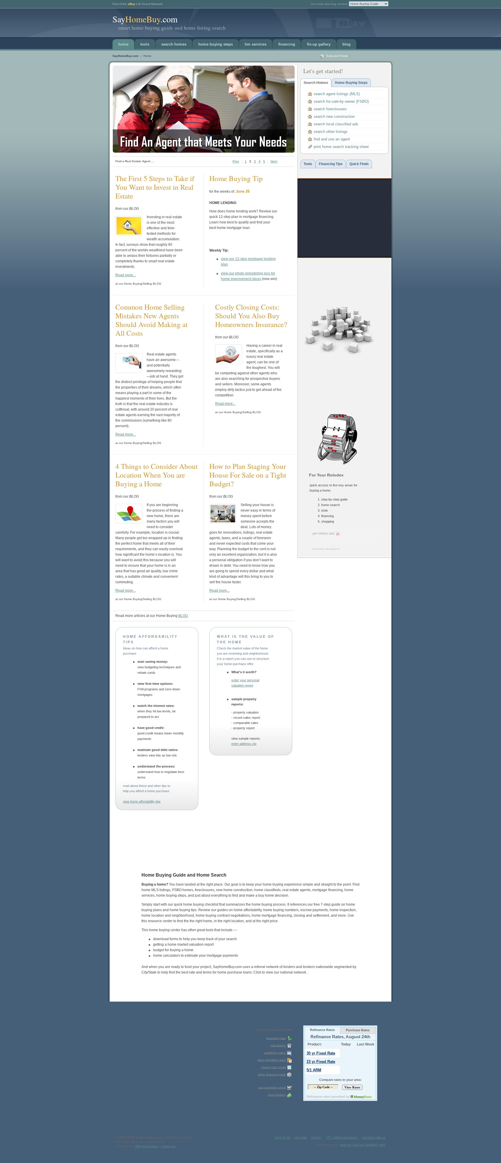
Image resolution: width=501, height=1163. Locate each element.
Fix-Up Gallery (319, 44)
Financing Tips (331, 164)
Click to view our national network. (280, 972)
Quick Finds (359, 164)
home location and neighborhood (167, 915)
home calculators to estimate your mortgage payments (195, 955)
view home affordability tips (142, 801)
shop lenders (277, 1094)
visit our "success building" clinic (363, 1144)
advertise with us (374, 1137)
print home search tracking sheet (341, 147)
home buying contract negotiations (223, 915)
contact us (168, 1146)
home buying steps (171, 895)
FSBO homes (182, 890)
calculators (278, 1045)
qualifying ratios (275, 1052)
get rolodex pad (323, 533)
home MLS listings (155, 890)
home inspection (343, 910)
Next (274, 161)
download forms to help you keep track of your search (195, 939)
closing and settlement (311, 915)
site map (301, 1137)
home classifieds (267, 890)
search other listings (331, 131)
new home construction (234, 890)
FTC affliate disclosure (341, 1137)
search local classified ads (336, 124)
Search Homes (173, 44)
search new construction (334, 116)
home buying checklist (200, 904)
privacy (316, 1137)
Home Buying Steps (215, 44)
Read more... (125, 275)
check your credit (273, 1067)
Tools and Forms (337, 55)
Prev (236, 161)
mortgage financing (327, 890)
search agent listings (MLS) (337, 94)
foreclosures (204, 890)
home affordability (248, 910)
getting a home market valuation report (183, 944)
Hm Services (255, 44)
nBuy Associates (146, 1146)
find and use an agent (332, 139)
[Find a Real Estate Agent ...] (204, 109)
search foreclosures (330, 109)
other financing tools (272, 1074)
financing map (276, 1038)
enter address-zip (243, 743)
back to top (283, 1137)
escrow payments (314, 910)
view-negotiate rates (271, 1059)
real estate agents (296, 890)
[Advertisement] (344, 218)
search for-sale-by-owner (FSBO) (341, 101)
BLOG (346, 44)
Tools (144, 44)
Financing (286, 44)
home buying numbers (281, 910)
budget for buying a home (173, 950)
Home (123, 44)
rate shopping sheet (272, 1087)
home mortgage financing (272, 915)
